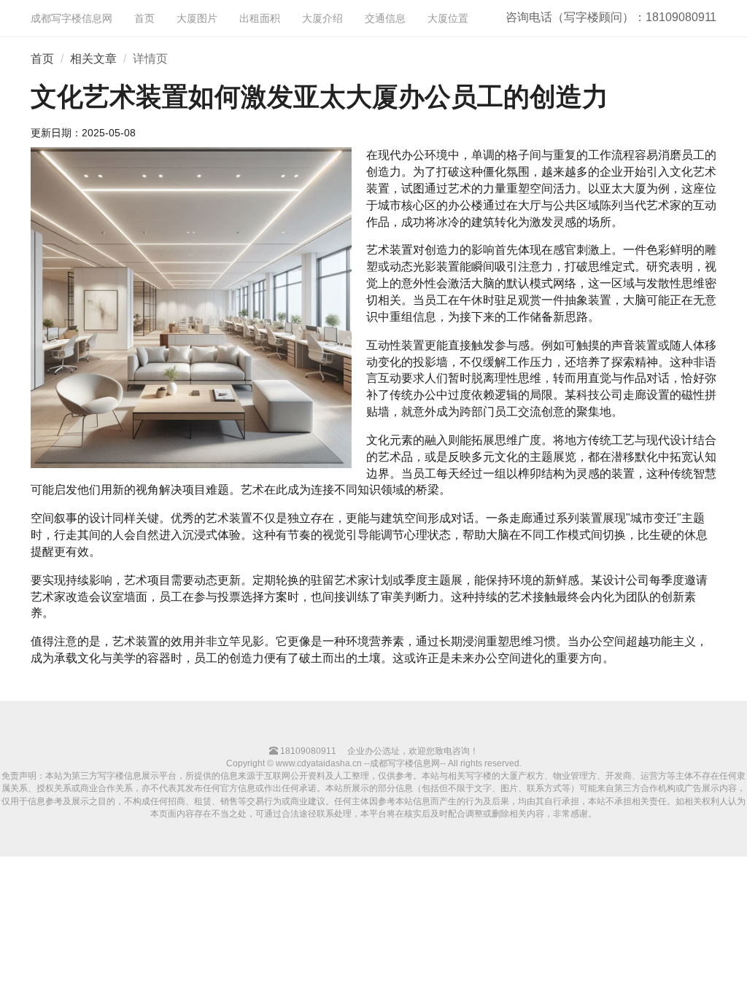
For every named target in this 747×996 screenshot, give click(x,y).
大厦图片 (197, 18)
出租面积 (259, 18)
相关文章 (93, 58)
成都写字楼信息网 (71, 18)
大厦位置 (447, 18)
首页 (144, 18)
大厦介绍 (322, 18)
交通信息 (385, 18)
